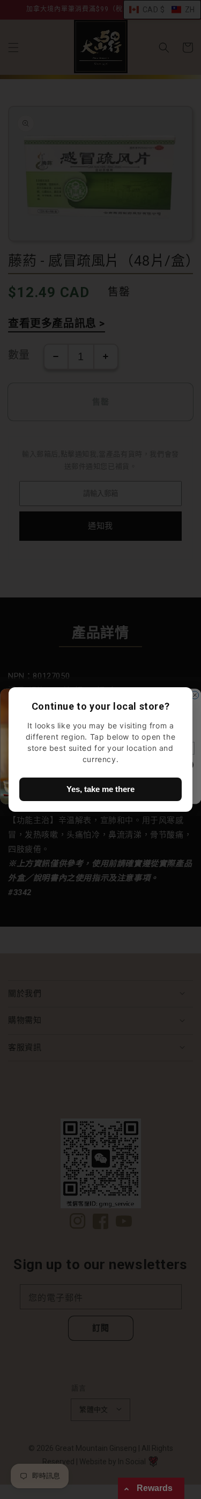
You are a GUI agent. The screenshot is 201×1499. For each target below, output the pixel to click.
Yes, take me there (100, 789)
